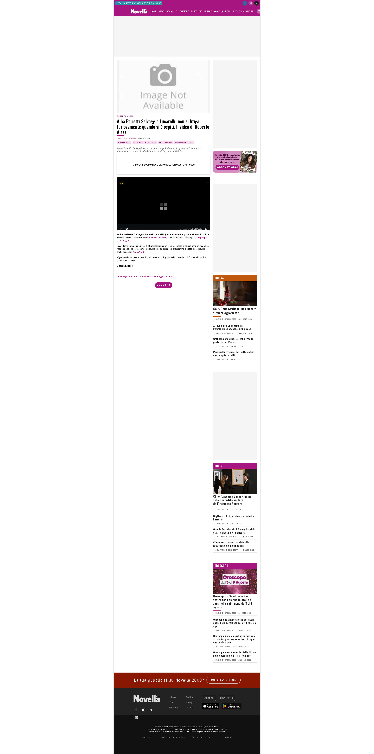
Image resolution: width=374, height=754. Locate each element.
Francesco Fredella (126, 138)
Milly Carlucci (165, 142)
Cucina (249, 11)
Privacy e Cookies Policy (173, 737)
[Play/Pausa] (121, 228)
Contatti (146, 737)
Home (153, 11)
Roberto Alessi (125, 116)
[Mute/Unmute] (126, 228)
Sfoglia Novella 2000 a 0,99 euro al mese (138, 3)
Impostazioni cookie (200, 737)
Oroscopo (221, 565)
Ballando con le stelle (144, 142)
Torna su (228, 737)
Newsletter (226, 698)
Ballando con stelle (157, 237)
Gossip (189, 702)
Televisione (182, 11)
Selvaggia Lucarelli (184, 142)
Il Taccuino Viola (213, 11)
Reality (189, 697)
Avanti (163, 285)
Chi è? (218, 466)
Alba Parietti (124, 142)
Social (170, 11)
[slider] (135, 229)
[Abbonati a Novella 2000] (235, 162)
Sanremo (173, 707)
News (161, 11)
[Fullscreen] (206, 228)
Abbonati (209, 698)
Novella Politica (234, 11)
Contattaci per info (223, 680)
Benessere (196, 11)
